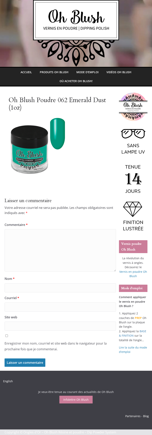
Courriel (12, 298)
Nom (10, 279)
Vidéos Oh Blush (118, 72)
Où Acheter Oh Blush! (76, 81)
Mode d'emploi (87, 72)
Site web (11, 317)
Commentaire (16, 225)
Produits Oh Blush (54, 72)
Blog (146, 416)
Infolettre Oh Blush (76, 399)
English (8, 381)
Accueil (26, 72)
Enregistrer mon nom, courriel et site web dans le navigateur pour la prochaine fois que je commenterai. (56, 346)
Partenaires (133, 416)
